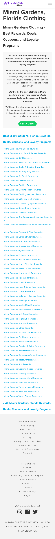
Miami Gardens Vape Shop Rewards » (21, 391)
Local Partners (27, 479)
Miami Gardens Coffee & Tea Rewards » (22, 198)
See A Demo (27, 123)
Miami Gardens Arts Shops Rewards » (21, 148)
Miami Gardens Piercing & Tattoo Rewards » (24, 346)
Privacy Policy (27, 491)
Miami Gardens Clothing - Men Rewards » (23, 189)
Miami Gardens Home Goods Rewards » (22, 268)
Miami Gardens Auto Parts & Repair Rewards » (25, 153)
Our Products (27, 433)
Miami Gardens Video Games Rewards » (23, 396)
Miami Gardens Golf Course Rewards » (22, 241)
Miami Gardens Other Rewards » (19, 327)
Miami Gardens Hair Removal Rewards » (22, 259)
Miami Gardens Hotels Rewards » (19, 282)
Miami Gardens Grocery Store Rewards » (23, 245)
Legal (27, 495)
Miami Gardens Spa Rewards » (18, 364)
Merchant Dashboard (27, 449)
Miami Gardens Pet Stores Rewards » (21, 336)
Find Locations (27, 471)
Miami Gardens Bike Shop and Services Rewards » (27, 162)
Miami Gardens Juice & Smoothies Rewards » (25, 286)
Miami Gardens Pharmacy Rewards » (21, 341)
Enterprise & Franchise (27, 441)
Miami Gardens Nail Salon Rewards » (21, 314)
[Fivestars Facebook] (28, 511)
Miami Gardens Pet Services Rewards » (22, 332)
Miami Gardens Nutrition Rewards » (20, 323)
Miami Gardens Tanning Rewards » (20, 373)
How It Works (27, 429)
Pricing (27, 437)
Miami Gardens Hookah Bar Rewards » (22, 277)
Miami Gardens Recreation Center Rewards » (25, 355)
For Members (27, 463)
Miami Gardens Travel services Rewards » (23, 387)
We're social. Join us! (27, 506)
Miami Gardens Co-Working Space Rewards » (25, 203)
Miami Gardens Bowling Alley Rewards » (23, 171)
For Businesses (27, 421)
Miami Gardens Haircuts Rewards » (20, 255)
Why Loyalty (27, 425)
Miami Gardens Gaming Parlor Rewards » (23, 236)
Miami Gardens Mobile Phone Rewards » (23, 309)
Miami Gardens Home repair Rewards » (22, 273)
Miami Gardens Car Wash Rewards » (21, 176)
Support (27, 453)
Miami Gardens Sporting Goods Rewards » (24, 368)
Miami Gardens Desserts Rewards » (20, 212)
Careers (27, 487)
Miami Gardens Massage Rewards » (20, 300)
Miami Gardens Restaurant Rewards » (21, 359)
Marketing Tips (27, 445)
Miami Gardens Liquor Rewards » (19, 291)
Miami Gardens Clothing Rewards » (20, 185)
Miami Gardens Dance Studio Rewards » (23, 207)
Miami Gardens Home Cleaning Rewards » (23, 264)
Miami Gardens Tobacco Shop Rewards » (23, 377)
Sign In (27, 467)
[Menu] (50, 3)
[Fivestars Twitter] (35, 511)
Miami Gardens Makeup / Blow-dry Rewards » (25, 296)
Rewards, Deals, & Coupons (27, 475)
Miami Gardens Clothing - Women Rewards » (25, 194)
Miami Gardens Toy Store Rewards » (21, 382)
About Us (27, 483)
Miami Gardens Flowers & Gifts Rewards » (23, 232)
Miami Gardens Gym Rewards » (18, 250)
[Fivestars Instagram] (20, 511)
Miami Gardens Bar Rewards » (18, 157)
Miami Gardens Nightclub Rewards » (21, 318)
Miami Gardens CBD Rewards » (18, 180)
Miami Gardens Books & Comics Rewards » (24, 166)
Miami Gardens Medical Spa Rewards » (22, 305)
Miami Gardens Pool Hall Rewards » (20, 350)
